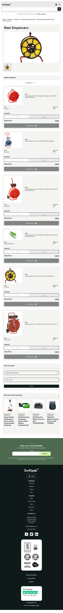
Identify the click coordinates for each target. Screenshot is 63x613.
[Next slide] (58, 395)
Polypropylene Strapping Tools (45, 19)
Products (9, 19)
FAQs (31, 492)
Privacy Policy (31, 578)
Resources (31, 507)
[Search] (59, 9)
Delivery (31, 581)
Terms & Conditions (31, 575)
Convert (31, 386)
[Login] (56, 4)
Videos (31, 510)
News (31, 504)
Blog (31, 498)
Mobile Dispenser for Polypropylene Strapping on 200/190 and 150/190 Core (41, 190)
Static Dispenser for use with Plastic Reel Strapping (39, 276)
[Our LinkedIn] (36, 534)
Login (57, 121)
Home (4, 19)
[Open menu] (59, 4)
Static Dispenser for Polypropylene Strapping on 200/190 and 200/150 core (41, 96)
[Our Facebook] (26, 534)
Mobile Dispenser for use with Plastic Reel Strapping (39, 141)
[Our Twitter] (31, 534)
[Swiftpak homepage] (31, 470)
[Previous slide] (55, 395)
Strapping (16, 19)
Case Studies (31, 501)
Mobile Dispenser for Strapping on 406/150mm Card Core (41, 324)
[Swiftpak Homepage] (6, 4)
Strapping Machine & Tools (28, 19)
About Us (31, 486)
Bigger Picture (35, 605)
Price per (30, 83)
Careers (31, 489)
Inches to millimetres (12, 373)
